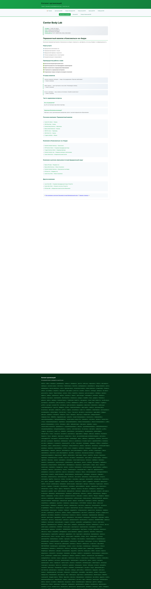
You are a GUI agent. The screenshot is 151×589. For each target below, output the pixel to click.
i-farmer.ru (51, 543)
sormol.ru (65, 393)
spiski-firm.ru (58, 471)
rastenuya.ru (44, 385)
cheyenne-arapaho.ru (91, 538)
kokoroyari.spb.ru (45, 510)
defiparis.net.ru (61, 581)
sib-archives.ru (75, 409)
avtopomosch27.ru (66, 443)
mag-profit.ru (74, 550)
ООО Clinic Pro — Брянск (50, 133)
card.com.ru (44, 498)
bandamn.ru (49, 414)
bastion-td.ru (88, 505)
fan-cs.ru (107, 524)
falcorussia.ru (44, 476)
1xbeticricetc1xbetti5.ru (75, 407)
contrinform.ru (65, 565)
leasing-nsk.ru (87, 550)
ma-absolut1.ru (57, 443)
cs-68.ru (107, 421)
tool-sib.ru (88, 524)
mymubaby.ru (72, 486)
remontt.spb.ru (51, 522)
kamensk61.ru (103, 565)
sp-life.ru (64, 409)
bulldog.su (73, 569)
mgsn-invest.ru (80, 574)
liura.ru (90, 397)
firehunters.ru (102, 397)
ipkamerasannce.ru (88, 574)
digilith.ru (65, 455)
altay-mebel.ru (100, 543)
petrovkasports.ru (66, 450)
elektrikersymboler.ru (60, 493)
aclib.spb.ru (58, 550)
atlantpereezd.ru (45, 388)
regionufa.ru (44, 460)
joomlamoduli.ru (48, 555)
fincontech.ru (56, 414)
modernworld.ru (73, 541)
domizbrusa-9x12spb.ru (64, 438)
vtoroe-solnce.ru (85, 558)
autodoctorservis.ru (52, 476)
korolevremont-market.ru (79, 388)
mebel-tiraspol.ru (96, 562)
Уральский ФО (92, 10)
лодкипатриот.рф (93, 514)
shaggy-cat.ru (91, 402)
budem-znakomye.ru (90, 388)
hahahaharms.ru (75, 402)
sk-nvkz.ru (95, 541)
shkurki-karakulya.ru (69, 474)
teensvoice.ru (102, 455)
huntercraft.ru (105, 558)
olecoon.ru (87, 390)
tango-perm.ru (44, 491)
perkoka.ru (98, 438)
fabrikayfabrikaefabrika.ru (60, 419)
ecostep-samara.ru (60, 507)
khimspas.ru (106, 586)
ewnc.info (61, 495)
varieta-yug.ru (101, 405)
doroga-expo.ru (97, 450)
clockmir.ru (98, 558)
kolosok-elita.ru (64, 481)
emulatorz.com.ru (56, 586)
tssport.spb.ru (79, 534)
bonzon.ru (48, 581)
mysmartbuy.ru (65, 445)
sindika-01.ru (58, 409)
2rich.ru (69, 393)
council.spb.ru (85, 514)
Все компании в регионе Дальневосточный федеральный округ (62, 195)
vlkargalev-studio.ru (53, 577)
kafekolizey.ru (101, 514)
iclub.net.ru (43, 517)
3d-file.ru (67, 407)
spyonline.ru (59, 503)
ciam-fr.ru (80, 383)
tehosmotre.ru (94, 405)
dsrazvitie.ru (92, 531)
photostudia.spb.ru (59, 522)
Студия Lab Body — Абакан (51, 135)
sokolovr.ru (102, 464)
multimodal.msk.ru (97, 493)
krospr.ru (51, 393)
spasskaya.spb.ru (45, 562)
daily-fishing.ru (74, 548)
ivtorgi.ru (83, 536)
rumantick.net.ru (60, 548)
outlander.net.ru (88, 569)
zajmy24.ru (69, 417)
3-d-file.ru (68, 402)
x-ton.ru (69, 448)
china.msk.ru (67, 569)
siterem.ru (79, 514)
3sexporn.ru (62, 414)
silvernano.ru (68, 395)
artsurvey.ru (95, 586)
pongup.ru (80, 397)
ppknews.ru (52, 529)
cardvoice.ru (81, 448)
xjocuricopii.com (75, 526)
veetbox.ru (67, 383)
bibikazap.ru (89, 579)
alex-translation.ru (99, 555)
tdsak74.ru (51, 479)
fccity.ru (92, 567)
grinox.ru (64, 517)
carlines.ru (64, 512)
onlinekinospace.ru (72, 469)
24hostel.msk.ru (44, 488)
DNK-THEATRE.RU (45, 546)
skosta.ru (69, 546)
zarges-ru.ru (90, 469)
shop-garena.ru (83, 400)
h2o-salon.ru (85, 488)
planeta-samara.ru (57, 445)
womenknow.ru (88, 577)
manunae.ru (94, 448)
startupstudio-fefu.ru (82, 469)
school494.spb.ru (64, 486)
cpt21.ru (46, 481)
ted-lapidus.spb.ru (45, 541)
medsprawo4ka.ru (98, 417)
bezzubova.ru (99, 510)
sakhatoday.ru (52, 493)
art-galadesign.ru (45, 507)
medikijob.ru (44, 522)
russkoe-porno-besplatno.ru (47, 455)
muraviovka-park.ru (60, 462)
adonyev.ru (99, 390)
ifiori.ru (87, 536)
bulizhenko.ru (53, 548)
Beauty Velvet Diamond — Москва (52, 128)
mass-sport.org (58, 543)
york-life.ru (91, 450)
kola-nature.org (44, 569)
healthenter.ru (103, 462)
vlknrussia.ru (63, 424)
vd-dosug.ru (93, 390)
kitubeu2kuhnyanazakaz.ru (52, 421)
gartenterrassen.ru (80, 584)
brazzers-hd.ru (105, 419)
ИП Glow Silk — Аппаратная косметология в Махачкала (57, 188)
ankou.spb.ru (93, 491)
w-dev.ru (51, 488)
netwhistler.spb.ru (104, 579)
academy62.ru (79, 522)
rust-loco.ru (43, 486)
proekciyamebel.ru (76, 529)
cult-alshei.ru (59, 529)
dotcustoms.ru (95, 445)
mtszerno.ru (67, 548)
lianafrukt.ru (78, 555)
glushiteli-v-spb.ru (82, 548)
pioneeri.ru (51, 474)
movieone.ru (105, 440)
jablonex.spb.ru (65, 543)
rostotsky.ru (104, 457)
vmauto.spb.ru (44, 565)
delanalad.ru (92, 443)
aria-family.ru (44, 445)
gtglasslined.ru (69, 534)
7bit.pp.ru (96, 495)
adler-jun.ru (43, 414)
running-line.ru (92, 483)
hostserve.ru (81, 393)
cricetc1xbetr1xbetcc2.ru (46, 407)
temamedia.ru (67, 553)
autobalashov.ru (44, 471)
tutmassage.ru (87, 474)
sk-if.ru (42, 555)
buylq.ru (59, 558)
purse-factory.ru (89, 412)
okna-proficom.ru (58, 469)
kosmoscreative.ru (96, 505)
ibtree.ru (51, 584)
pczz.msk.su (57, 560)
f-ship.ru (56, 488)
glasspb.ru (95, 397)
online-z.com (100, 503)
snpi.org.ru (85, 483)
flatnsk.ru (69, 512)
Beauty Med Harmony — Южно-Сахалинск (54, 167)
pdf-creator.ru (106, 491)
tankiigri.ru (100, 581)
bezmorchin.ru (105, 479)
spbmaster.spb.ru (53, 569)
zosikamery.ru (66, 503)
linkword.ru (79, 543)
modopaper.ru (88, 448)
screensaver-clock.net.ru (70, 495)
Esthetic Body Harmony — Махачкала (53, 126)
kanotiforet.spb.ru (79, 474)
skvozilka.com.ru (94, 584)
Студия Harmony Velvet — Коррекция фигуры (55, 150)
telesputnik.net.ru (58, 579)
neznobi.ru (104, 393)
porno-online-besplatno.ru (77, 450)
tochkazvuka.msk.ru (82, 510)
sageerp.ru (80, 531)
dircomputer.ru (96, 462)
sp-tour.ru (102, 524)
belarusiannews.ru (80, 577)
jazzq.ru (89, 560)
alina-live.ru (72, 577)
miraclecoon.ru (73, 397)
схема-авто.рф (63, 500)
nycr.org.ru (57, 536)
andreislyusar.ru (64, 440)
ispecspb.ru (51, 481)
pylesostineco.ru (70, 517)
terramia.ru (72, 522)
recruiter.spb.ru (81, 500)
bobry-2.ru (78, 558)
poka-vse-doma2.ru (71, 405)
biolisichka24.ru (78, 467)
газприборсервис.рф (51, 572)
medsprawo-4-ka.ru (45, 417)
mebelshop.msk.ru (73, 505)
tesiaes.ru (107, 495)
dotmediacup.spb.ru (87, 562)
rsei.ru (67, 574)
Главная (43, 6)
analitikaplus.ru (52, 503)
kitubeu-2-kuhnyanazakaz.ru (84, 421)
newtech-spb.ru (44, 467)
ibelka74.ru (104, 574)
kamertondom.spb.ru (62, 476)
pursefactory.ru (78, 440)
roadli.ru (50, 445)
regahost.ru (57, 481)
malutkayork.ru (92, 488)
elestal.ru (74, 395)
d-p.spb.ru (67, 507)
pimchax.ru (98, 419)
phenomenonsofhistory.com (47, 579)
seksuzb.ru (79, 426)
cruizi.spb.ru (100, 560)
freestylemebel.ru (53, 574)
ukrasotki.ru (56, 390)
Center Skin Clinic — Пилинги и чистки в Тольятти (56, 186)
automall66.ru (82, 572)
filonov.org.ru (51, 567)
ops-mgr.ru (48, 405)
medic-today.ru (79, 455)
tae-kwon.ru (71, 481)
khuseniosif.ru (79, 562)
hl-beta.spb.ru (56, 486)
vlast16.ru (43, 483)
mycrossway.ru (59, 553)
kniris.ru (51, 562)
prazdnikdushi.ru (60, 383)
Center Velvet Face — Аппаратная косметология (56, 154)
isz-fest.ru (56, 495)
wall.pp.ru (65, 579)
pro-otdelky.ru (49, 390)
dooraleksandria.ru (45, 412)
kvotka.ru (63, 479)
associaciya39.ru (89, 479)
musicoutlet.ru (61, 569)
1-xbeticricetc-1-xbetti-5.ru (73, 400)
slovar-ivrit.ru (53, 452)
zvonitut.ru (71, 467)
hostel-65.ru (75, 393)
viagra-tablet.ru (96, 412)
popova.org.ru (96, 579)
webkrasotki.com (70, 491)
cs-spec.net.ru (93, 543)
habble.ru (49, 395)
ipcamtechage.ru (62, 546)
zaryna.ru (56, 460)
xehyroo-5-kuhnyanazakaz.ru (98, 421)
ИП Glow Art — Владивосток (51, 171)
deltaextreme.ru (44, 553)
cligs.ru (83, 579)
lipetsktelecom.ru (60, 426)
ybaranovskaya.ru (45, 529)
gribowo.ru (43, 400)
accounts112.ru (52, 402)
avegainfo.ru (90, 481)
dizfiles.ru (98, 443)
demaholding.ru (73, 438)
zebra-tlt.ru (50, 469)
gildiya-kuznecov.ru (59, 498)
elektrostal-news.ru (69, 388)
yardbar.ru (96, 572)
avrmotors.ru (104, 505)
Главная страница (83, 195)
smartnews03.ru (57, 397)
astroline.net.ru (91, 512)
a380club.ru (85, 438)
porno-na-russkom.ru (89, 393)
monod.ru (85, 565)
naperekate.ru (62, 421)
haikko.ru (43, 495)
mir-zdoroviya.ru (65, 514)
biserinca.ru (43, 524)
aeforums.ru (83, 493)
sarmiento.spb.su (55, 483)
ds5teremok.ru (52, 550)
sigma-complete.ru (65, 541)
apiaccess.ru (66, 519)
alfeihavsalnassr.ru (45, 450)
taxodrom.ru (86, 531)
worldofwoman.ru (69, 462)
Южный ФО (75, 14)
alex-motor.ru (84, 512)
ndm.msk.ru (51, 519)
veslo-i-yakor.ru (88, 457)
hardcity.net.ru (99, 531)
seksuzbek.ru (62, 390)
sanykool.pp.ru (57, 584)
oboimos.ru (102, 534)
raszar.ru (95, 424)
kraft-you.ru (85, 383)
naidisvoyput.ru (72, 574)
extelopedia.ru (63, 483)
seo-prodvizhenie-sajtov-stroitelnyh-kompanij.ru (88, 436)
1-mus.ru (69, 412)
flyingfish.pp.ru (44, 550)
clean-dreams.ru (77, 462)
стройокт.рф (44, 560)
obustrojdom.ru (92, 526)
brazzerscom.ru (90, 417)
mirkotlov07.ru (52, 553)
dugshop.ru (49, 486)
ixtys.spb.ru (87, 567)
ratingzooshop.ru (58, 519)
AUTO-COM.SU (82, 503)
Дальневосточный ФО (65, 14)
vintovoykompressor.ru (91, 471)
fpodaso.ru (106, 388)
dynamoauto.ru (50, 512)
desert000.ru (77, 536)
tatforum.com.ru (72, 586)
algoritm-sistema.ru (97, 467)
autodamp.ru (44, 448)
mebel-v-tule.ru (67, 524)
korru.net (48, 483)
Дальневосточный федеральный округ (54, 6)
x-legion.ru (69, 409)
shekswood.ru (67, 572)
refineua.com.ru (85, 543)
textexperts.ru (44, 464)
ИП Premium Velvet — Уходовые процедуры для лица (57, 147)
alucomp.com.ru (64, 586)
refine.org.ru (90, 565)
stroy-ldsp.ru (79, 546)
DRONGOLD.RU (102, 541)
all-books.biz (104, 562)
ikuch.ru (53, 536)
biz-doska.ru (72, 457)
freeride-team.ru (67, 385)
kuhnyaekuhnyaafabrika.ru (47, 428)
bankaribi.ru (89, 424)
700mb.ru (61, 577)
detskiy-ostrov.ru (86, 491)
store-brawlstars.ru (105, 409)
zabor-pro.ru (44, 531)
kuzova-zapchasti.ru (72, 531)
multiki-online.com (62, 491)
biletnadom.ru (85, 419)
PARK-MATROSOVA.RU (97, 498)
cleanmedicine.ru (45, 452)
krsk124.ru (94, 500)
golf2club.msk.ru (76, 493)
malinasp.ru (73, 488)
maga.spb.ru (95, 569)
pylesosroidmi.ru (72, 579)
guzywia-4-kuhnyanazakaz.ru (47, 424)
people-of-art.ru (91, 510)
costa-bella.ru (75, 479)
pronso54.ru (95, 395)
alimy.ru (94, 503)
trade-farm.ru (88, 445)
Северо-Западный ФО (70, 10)
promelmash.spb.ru (79, 567)
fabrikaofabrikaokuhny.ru (101, 426)
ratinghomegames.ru (45, 534)
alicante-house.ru (97, 574)
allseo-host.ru (87, 405)
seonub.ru (66, 467)
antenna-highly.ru (54, 412)
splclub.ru (85, 450)
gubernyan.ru (62, 534)
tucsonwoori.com (90, 555)
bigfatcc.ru (43, 395)
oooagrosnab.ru (99, 388)
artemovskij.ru (94, 517)
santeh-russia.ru (44, 526)
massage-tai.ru (59, 467)
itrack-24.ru (74, 385)
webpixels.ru (51, 560)
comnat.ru (85, 495)
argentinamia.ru (91, 438)
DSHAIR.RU (59, 526)
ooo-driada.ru (51, 514)
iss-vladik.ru (54, 581)
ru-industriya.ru (98, 452)
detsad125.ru (57, 514)
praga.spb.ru (100, 474)
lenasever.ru (101, 395)
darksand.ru (73, 414)
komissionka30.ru (66, 550)
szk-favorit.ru (58, 512)
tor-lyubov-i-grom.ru (87, 440)
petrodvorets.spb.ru (65, 560)
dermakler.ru (89, 586)
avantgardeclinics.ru (45, 558)
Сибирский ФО (101, 10)
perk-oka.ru (43, 440)
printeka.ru (87, 584)
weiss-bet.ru (50, 460)
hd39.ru (93, 550)
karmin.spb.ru (60, 572)
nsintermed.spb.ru (75, 560)
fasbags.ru (103, 412)
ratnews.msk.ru (104, 553)
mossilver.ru (60, 510)
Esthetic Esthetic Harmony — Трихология (54, 145)
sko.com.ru (81, 507)
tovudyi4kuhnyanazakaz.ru (71, 426)
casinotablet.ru (62, 460)
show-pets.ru (50, 397)
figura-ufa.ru (66, 577)
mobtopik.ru (74, 524)
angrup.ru (75, 500)
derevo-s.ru (58, 565)
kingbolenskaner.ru (76, 512)
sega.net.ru (102, 577)
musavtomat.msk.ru (84, 526)
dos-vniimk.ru (96, 577)
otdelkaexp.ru (53, 505)
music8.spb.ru (88, 500)
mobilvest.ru (60, 505)
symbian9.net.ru (52, 526)
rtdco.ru (74, 436)
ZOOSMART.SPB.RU (99, 519)
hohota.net (89, 503)
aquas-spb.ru (64, 558)
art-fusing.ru (74, 553)
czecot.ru (94, 560)
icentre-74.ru (80, 550)
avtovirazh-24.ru (83, 560)
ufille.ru (47, 383)
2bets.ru (83, 471)
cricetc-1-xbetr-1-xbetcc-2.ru (94, 400)
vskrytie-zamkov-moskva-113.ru (74, 419)
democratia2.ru (44, 543)
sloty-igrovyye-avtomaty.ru (88, 452)
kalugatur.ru (101, 495)
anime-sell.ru (102, 569)
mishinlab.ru (98, 393)
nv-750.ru (73, 443)
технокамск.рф (58, 567)
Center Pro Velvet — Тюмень (51, 122)
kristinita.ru (89, 462)
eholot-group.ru (88, 541)
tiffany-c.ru (52, 507)
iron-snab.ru (68, 479)
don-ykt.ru (96, 455)
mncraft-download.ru (87, 467)
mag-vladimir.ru (89, 572)
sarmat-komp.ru (44, 474)
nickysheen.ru (92, 558)
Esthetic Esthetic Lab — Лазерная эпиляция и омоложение (58, 152)
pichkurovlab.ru (71, 455)
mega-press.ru (92, 383)
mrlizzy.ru (102, 546)
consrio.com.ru (78, 481)
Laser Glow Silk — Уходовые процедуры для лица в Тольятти (59, 184)
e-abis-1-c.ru (82, 409)
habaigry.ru (104, 493)
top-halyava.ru (44, 402)
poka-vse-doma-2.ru (60, 402)
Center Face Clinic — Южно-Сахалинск (54, 173)
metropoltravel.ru (80, 457)
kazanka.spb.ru (50, 498)
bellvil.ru (43, 581)
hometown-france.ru (61, 400)
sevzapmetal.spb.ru (100, 538)
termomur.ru (88, 460)
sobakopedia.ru (49, 495)
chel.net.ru (106, 483)
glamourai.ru (96, 529)
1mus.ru (68, 414)
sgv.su (55, 491)
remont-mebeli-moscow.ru (79, 460)
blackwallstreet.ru (95, 534)
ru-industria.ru (44, 469)
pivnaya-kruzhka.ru (52, 464)
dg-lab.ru (70, 500)
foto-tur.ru (66, 457)
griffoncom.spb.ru (78, 498)
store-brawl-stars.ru (99, 407)
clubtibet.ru (105, 510)
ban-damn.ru (82, 412)
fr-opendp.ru (74, 538)
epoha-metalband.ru (80, 486)
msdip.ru (93, 464)
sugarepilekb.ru (57, 517)
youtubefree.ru (105, 443)
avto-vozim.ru (78, 476)
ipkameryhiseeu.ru (54, 538)
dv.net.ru (107, 577)
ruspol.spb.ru (67, 538)
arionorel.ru (72, 562)
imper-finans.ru (84, 529)
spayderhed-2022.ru (97, 440)
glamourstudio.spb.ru (99, 567)
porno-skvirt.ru (44, 393)
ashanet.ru (82, 445)
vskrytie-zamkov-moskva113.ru (48, 426)
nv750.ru (65, 448)
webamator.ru (50, 443)
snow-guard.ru (54, 438)
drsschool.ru (91, 519)
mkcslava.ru (78, 471)
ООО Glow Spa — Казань (50, 124)
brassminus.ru (103, 529)
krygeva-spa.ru (99, 483)
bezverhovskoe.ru (84, 519)
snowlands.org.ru (87, 546)
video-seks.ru (83, 424)
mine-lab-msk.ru (62, 412)
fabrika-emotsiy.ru (87, 498)
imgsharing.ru (44, 457)
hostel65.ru (85, 397)
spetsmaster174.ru (45, 538)
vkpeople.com (57, 562)
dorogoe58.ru (55, 531)
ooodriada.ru (71, 567)
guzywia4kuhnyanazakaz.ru (89, 426)
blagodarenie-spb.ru (61, 417)
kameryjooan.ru (86, 517)
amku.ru (73, 581)
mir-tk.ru (57, 424)
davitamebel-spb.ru (88, 507)
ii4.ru (74, 534)
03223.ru (43, 383)
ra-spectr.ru (65, 567)
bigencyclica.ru (104, 481)
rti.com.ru (94, 522)
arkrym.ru (84, 462)
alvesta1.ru (99, 491)
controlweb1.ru (44, 479)
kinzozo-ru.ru (57, 479)
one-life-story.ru (105, 400)
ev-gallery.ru (103, 402)
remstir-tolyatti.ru (86, 464)
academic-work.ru (57, 555)
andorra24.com (86, 534)
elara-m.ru (64, 471)
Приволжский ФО (82, 10)
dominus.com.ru (44, 584)
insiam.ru (85, 481)
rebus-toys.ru (80, 414)
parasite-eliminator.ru (55, 541)
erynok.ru (65, 469)
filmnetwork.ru (67, 488)
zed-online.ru (92, 419)
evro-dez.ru (43, 443)
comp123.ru (90, 455)
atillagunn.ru (61, 407)
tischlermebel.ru (74, 572)
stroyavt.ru (102, 476)
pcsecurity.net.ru (81, 524)
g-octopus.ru (50, 440)
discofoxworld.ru (66, 397)
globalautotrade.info (74, 519)
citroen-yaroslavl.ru (96, 553)
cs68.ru (68, 424)
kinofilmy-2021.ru (62, 464)
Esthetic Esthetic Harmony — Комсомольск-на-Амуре (57, 169)
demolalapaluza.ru (70, 464)
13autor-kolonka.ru (58, 393)
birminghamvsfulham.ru (102, 471)
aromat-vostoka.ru (45, 505)
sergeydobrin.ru (73, 510)
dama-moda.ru (81, 541)
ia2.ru (42, 481)
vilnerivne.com (71, 558)
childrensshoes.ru (95, 546)
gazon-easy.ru (50, 517)
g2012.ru (81, 402)
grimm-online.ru (80, 569)
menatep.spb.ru (71, 584)
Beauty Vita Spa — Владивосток (52, 164)
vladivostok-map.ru (75, 424)
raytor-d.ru (55, 407)
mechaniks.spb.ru (54, 546)
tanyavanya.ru (79, 464)
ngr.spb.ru (88, 486)
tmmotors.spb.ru (66, 526)
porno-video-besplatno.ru (62, 452)
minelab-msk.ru (86, 414)
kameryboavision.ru (69, 498)
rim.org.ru (90, 529)
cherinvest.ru (78, 491)
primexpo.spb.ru (97, 479)
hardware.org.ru (55, 500)
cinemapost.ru (74, 383)
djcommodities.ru (58, 448)
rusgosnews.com (95, 486)
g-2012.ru (43, 405)
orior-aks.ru (43, 512)
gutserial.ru (71, 565)
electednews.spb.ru (80, 581)
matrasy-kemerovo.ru (74, 445)
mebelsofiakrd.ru (45, 548)
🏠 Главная (49, 10)
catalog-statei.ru (93, 536)
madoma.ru (52, 450)
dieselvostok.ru (102, 486)
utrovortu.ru (52, 471)
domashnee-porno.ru (53, 457)
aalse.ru (79, 438)
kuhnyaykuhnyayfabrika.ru (60, 428)
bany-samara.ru (61, 574)
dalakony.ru (107, 519)
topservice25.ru (54, 534)
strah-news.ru (60, 385)
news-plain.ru (79, 443)
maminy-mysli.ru (65, 562)
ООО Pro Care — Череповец (51, 130)
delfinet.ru (62, 395)
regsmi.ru (61, 488)
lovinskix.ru (43, 397)
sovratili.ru (82, 390)
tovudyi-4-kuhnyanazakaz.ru (79, 417)
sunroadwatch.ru (87, 553)
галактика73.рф (74, 507)
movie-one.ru (105, 438)
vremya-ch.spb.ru (69, 536)
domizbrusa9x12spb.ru (104, 445)
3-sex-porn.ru (75, 412)
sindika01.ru (88, 409)
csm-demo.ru (63, 405)
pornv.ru (107, 385)
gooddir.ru (51, 491)
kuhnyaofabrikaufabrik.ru (71, 421)
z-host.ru (43, 421)
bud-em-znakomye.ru (54, 388)
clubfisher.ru (95, 460)
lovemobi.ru (44, 586)
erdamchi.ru (44, 462)
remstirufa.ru (101, 460)
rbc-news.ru (105, 390)
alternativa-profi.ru (81, 586)
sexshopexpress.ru (82, 385)
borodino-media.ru (97, 457)
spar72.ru (95, 581)
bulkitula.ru (54, 400)
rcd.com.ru (98, 550)
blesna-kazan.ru (53, 510)
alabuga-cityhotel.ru (100, 385)
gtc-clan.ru (79, 579)
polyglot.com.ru (105, 512)
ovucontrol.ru (78, 452)
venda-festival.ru (96, 409)
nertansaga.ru (86, 443)
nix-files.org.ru (44, 493)
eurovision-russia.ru (52, 385)
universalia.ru (69, 460)
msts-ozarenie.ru (79, 517)
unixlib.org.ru (64, 584)
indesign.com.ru (44, 574)
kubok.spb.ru (101, 500)
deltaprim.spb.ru (100, 488)
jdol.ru (97, 464)
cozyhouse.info (44, 577)
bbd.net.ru (66, 505)
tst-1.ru (85, 402)
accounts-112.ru (55, 405)
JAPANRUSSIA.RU (67, 529)
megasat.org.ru (90, 548)
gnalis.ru (49, 400)
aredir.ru (100, 586)
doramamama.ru (51, 462)
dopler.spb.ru (101, 517)
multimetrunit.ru (95, 524)
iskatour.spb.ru (79, 483)
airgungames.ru (80, 405)
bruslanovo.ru (73, 514)
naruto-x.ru (71, 440)
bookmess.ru (73, 543)
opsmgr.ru (97, 402)
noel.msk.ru (53, 558)
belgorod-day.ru (58, 455)
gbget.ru (100, 448)
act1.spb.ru (98, 512)
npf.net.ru (91, 495)
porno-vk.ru (76, 390)
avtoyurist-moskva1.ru (46, 500)
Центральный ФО (58, 10)
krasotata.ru (53, 383)
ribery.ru (104, 450)
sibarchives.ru (57, 440)
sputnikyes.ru (69, 493)
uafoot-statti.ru (84, 407)
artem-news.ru (101, 522)
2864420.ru (53, 417)
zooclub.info (44, 567)
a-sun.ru (74, 546)
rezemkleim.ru (52, 467)
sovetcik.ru (99, 526)
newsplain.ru (75, 448)
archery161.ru (97, 481)
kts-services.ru (44, 409)
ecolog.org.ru (94, 474)
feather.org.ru (89, 581)
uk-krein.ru (96, 565)
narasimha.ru (50, 448)
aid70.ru (107, 517)
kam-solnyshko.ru (81, 538)
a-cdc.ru (62, 388)
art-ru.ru (49, 586)
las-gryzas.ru (68, 581)
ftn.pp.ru (50, 531)
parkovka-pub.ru (102, 584)
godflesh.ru (104, 467)
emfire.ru (43, 390)
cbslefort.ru (80, 553)
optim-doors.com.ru (45, 536)
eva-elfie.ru (60, 457)
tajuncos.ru (58, 450)
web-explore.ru (104, 383)
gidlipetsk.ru (44, 514)
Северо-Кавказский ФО (86, 14)
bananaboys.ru (65, 555)
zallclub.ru (89, 493)
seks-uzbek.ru (69, 390)
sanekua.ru (72, 555)
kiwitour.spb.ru (102, 572)
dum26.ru (61, 538)
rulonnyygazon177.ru (45, 438)
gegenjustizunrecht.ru (98, 469)
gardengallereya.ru (87, 522)
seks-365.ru (71, 452)
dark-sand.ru (51, 409)
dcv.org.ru (100, 536)
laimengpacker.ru (63, 531)
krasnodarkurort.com (52, 524)
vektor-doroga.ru (80, 395)
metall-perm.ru (44, 519)
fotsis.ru (96, 507)
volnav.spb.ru (79, 495)
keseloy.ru (43, 572)
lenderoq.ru (66, 510)
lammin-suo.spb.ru (71, 483)
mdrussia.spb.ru (78, 565)
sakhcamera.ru (85, 476)
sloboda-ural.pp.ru (74, 503)
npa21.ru (63, 536)
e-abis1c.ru (91, 407)
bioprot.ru (103, 550)
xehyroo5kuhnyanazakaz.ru (47, 419)
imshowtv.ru (60, 524)
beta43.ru (83, 555)
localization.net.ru (99, 548)
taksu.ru (85, 455)
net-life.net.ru (71, 476)
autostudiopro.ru (91, 385)
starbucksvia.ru (55, 395)
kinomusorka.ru (71, 471)
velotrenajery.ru (88, 395)
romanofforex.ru (45, 503)
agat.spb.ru (105, 498)
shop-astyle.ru (52, 565)
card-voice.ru (102, 436)
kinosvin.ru (79, 488)
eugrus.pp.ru (82, 479)
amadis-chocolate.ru (59, 474)
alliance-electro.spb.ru (94, 476)
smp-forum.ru (81, 505)
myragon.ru (66, 522)
